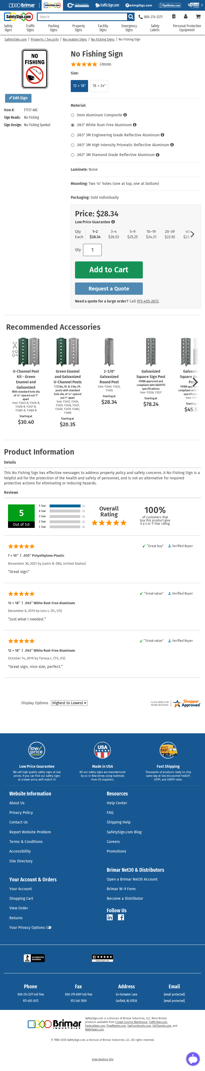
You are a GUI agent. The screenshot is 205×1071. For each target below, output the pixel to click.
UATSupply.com (161, 1026)
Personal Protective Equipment (187, 28)
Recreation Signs (75, 39)
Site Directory (21, 861)
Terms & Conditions (26, 841)
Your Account (20, 889)
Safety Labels (155, 28)
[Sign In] (186, 17)
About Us (17, 803)
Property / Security (45, 39)
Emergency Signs (129, 28)
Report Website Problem (30, 832)
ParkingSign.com (95, 1026)
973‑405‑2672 (148, 301)
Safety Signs (8, 28)
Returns (16, 918)
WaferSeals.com (94, 1029)
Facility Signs (103, 28)
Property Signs (78, 28)
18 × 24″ (99, 85)
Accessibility (20, 851)
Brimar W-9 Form (121, 889)
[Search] (131, 17)
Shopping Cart (21, 898)
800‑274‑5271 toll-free (31, 994)
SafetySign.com (16, 39)
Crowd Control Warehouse (131, 1022)
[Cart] (198, 17)
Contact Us (18, 822)
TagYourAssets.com (139, 1026)
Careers (113, 841)
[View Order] (174, 17)
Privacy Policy (21, 812)
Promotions (116, 851)
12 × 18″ (79, 85)
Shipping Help (119, 822)
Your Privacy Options (27, 927)
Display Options (34, 703)
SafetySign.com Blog (124, 832)
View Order (18, 908)
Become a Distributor (125, 898)
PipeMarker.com (116, 1026)
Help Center (117, 803)
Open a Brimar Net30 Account (132, 879)
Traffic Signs (30, 28)
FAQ (110, 812)
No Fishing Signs (103, 39)
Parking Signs (53, 28)
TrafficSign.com (158, 1022)
